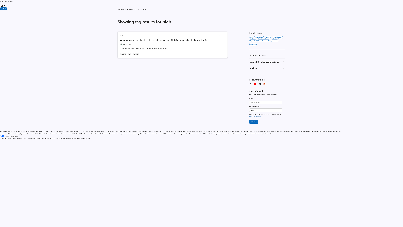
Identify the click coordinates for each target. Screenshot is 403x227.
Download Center (125, 131)
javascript (268, 37)
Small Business (86, 134)
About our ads (85, 138)
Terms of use (54, 138)
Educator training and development (298, 131)
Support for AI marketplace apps (129, 134)
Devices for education (226, 131)
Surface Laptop (12, 131)
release (280, 37)
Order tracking (157, 131)
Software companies (179, 134)
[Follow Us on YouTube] (255, 84)
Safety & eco (70, 138)
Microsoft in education (211, 131)
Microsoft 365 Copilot (74, 134)
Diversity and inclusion (247, 134)
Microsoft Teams (61, 134)
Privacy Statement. (255, 116)
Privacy (36, 138)
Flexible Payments (198, 131)
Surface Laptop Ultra (24, 131)
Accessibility (259, 134)
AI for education (335, 131)
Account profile (115, 131)
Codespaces (253, 44)
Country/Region (255, 106)
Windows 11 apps (104, 131)
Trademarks (61, 138)
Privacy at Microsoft (227, 134)
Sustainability (267, 134)
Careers (197, 134)
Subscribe (254, 122)
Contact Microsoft (28, 138)
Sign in (3, 8)
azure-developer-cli (264, 41)
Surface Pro (3, 131)
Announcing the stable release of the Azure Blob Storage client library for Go (164, 40)
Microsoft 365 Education (261, 131)
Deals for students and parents (320, 131)
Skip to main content (6, 1)
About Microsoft (205, 134)
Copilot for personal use (72, 131)
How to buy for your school (278, 131)
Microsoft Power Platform (47, 134)
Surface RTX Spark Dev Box (39, 131)
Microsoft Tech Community (148, 134)
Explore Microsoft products (89, 131)
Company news (216, 134)
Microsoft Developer (101, 134)
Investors (237, 134)
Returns (150, 131)
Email (251, 98)
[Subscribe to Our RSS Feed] (264, 84)
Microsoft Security (14, 134)
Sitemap (19, 138)
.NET (274, 37)
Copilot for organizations (57, 131)
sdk (262, 37)
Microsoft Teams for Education (242, 131)
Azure (93, 134)
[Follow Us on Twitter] (250, 84)
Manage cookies (44, 138)
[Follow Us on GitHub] (260, 84)
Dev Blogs (121, 9)
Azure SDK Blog (132, 9)
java (251, 37)
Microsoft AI (4, 134)
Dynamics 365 (24, 134)
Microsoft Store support (139, 131)
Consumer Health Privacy (8, 138)
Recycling (77, 138)
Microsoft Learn (114, 134)
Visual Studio (190, 134)
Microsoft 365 (34, 134)
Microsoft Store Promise (184, 131)
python (257, 37)
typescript (253, 41)
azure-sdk (275, 41)
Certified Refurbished (169, 131)
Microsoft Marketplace (165, 134)
